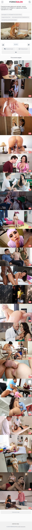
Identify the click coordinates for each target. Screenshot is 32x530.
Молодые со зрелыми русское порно (12, 14)
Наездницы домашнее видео (9, 20)
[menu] (2, 2)
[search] (29, 2)
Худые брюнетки (6, 17)
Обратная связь (15, 523)
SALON (16, 2)
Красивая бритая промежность (20, 17)
